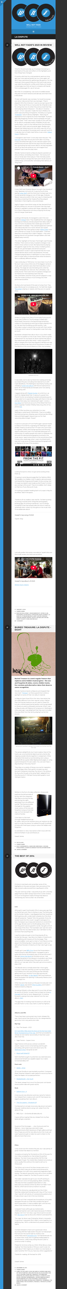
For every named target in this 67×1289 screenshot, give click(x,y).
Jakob (22, 985)
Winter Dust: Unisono (22, 585)
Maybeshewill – (25, 1079)
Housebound (43, 1274)
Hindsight (35, 1274)
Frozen (23, 1274)
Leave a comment (22, 849)
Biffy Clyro (30, 950)
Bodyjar (19, 613)
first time (18, 139)
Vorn (27, 619)
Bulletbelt (25, 613)
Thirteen (25, 693)
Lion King (23, 1277)
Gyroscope (35, 614)
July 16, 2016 (20, 842)
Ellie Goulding (37, 985)
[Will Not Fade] (33, 12)
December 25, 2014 (22, 1267)
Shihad (23, 220)
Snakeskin (18, 114)
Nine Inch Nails (44, 1277)
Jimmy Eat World (26, 956)
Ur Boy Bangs (33, 975)
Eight (18, 846)
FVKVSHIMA (20, 614)
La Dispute (28, 847)
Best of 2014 (21, 1271)
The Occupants (28, 1281)
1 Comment (20, 620)
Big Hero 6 (36, 1271)
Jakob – (21, 1068)
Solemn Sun (31, 1280)
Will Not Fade (33, 25)
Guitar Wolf (23, 193)
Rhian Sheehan (21, 1278)
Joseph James (21, 611)
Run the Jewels (33, 1278)
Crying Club (44, 613)
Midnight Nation (36, 847)
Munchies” (18, 289)
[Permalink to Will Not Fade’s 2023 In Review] (33, 56)
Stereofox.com (32, 1235)
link (21, 407)
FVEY (21, 998)
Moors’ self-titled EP (23, 1053)
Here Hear (39, 846)
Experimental (24, 846)
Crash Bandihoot (35, 613)
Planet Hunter (33, 393)
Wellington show (20, 1050)
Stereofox (38, 1280)
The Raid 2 (37, 1281)
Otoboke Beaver (27, 616)
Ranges (24, 617)
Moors (38, 1277)
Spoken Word (46, 847)
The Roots (43, 1281)
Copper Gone (43, 1271)
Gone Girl (29, 1274)
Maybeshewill (31, 1277)
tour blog (18, 403)
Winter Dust (34, 619)
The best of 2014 (24, 856)
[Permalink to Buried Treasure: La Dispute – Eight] (33, 654)
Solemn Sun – (22, 1091)
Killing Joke (44, 229)
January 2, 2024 (21, 609)
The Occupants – (27, 1102)
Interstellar (21, 1275)
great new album (28, 386)
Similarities (20, 1280)
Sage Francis (43, 1278)
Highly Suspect (43, 614)
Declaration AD (33, 1273)
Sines (25, 1280)
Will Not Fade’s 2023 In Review (33, 45)
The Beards (45, 1280)
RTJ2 (27, 1278)
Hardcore (32, 846)
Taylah (33, 617)
